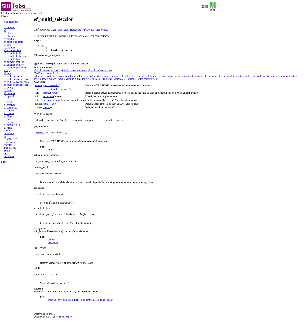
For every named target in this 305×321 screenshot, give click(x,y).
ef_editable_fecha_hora (15, 56)
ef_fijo (7, 70)
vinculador (9, 156)
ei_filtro (8, 116)
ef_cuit (7, 44)
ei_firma (8, 119)
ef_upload (9, 96)
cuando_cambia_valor (60, 79)
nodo (112, 76)
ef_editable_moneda (14, 61)
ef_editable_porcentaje (15, 67)
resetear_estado (51, 92)
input (105, 76)
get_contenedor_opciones (56, 89)
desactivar (285, 76)
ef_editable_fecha (12, 53)
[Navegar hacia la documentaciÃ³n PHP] (206, 6)
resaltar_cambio (243, 76)
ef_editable (9, 47)
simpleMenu (10, 147)
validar (46, 107)
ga (5, 136)
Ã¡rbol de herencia (12, 13)
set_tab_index (41, 79)
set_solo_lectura (51, 100)
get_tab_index (123, 76)
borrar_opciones (114, 79)
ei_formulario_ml (12, 124)
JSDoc (69, 316)
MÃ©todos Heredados (69, 29)
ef (5, 30)
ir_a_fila (76, 79)
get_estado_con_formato (65, 76)
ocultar (266, 76)
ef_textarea (9, 93)
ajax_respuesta (11, 21)
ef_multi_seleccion (13, 76)
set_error (182, 76)
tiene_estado (49, 103)
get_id (37, 76)
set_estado (48, 96)
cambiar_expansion (167, 76)
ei (5, 99)
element (38, 85)
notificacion (10, 142)
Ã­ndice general (32, 13)
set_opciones (130, 79)
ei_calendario (10, 107)
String (7, 150)
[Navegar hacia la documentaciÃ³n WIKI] (203, 6)
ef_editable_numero (14, 64)
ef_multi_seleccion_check (17, 79)
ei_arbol (8, 102)
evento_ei (9, 130)
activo (99, 76)
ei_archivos (9, 104)
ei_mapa (8, 127)
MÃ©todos (88, 29)
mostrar (275, 76)
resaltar (218, 76)
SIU (53, 313)
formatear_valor (87, 76)
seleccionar (208, 76)
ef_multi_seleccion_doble (16, 82)
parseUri (8, 145)
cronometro (9, 27)
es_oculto (257, 76)
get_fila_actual (89, 79)
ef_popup (8, 87)
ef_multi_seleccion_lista (16, 84)
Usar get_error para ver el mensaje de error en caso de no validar (80, 299)
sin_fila (101, 79)
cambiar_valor (151, 79)
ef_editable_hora (12, 59)
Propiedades (102, 29)
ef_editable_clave (12, 50)
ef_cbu (7, 33)
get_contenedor (51, 85)
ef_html (7, 73)
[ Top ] (4, 161)
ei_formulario (10, 122)
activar (294, 76)
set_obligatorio (149, 76)
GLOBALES (10, 139)
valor (140, 79)
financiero (9, 133)
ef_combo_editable (13, 41)
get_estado (46, 76)
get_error (136, 76)
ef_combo (9, 39)
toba (6, 153)
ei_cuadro (9, 113)
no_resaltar (229, 76)
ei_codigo (9, 110)
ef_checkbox (10, 36)
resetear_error (195, 76)
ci (5, 24)
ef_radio (8, 90)
